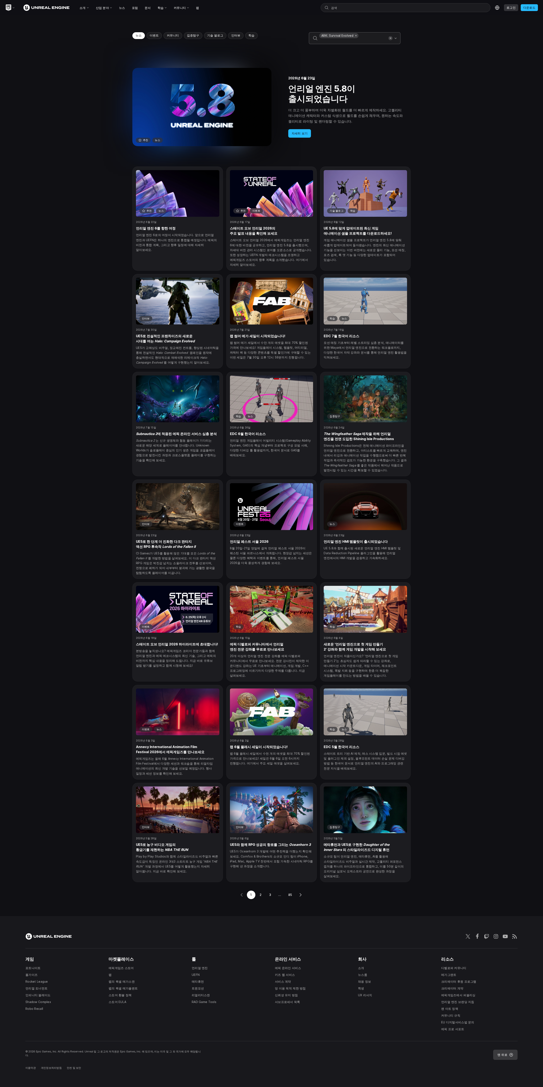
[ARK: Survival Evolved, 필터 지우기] (356, 35)
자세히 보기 (300, 133)
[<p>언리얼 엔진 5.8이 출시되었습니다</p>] (271, 107)
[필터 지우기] (390, 38)
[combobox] (353, 41)
